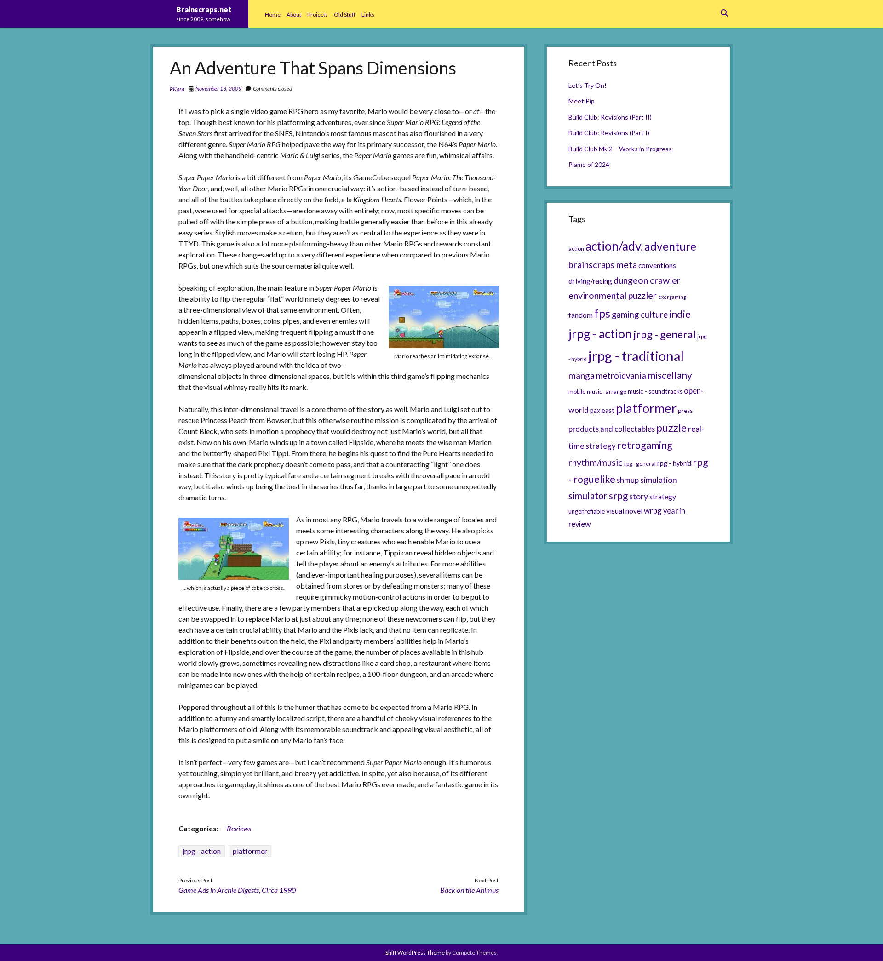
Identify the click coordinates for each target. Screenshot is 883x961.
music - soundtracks (655, 391)
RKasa (177, 89)
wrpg (653, 510)
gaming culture (640, 314)
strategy (662, 496)
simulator (588, 495)
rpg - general (640, 463)
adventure (670, 246)
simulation (658, 480)
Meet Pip (581, 101)
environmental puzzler (612, 295)
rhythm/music (595, 462)
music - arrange (606, 391)
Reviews (239, 828)
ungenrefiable (586, 511)
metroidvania (621, 376)
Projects (317, 14)
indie (680, 314)
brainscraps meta (602, 264)
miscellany (670, 375)
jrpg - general (664, 334)
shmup (628, 479)
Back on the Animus (469, 890)
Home (273, 14)
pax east (602, 410)
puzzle (671, 427)
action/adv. (614, 246)
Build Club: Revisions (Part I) (608, 133)
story (638, 496)
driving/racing (590, 281)
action (576, 248)
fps (602, 313)
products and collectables (611, 428)
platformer (250, 851)
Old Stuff (344, 14)
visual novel (624, 511)
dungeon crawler (647, 280)
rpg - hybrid (674, 463)
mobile (576, 391)
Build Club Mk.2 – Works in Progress (620, 149)
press (685, 410)
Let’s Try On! (587, 85)
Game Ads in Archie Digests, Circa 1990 (237, 890)
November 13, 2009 (218, 88)
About (294, 14)
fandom (580, 315)
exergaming (672, 297)
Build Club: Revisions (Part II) (610, 117)
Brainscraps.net (204, 9)
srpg (618, 495)
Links (367, 14)
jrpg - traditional (636, 356)
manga (581, 375)
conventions (657, 265)
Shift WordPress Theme (415, 952)
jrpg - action (202, 851)
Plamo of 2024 (588, 164)
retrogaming (644, 445)
